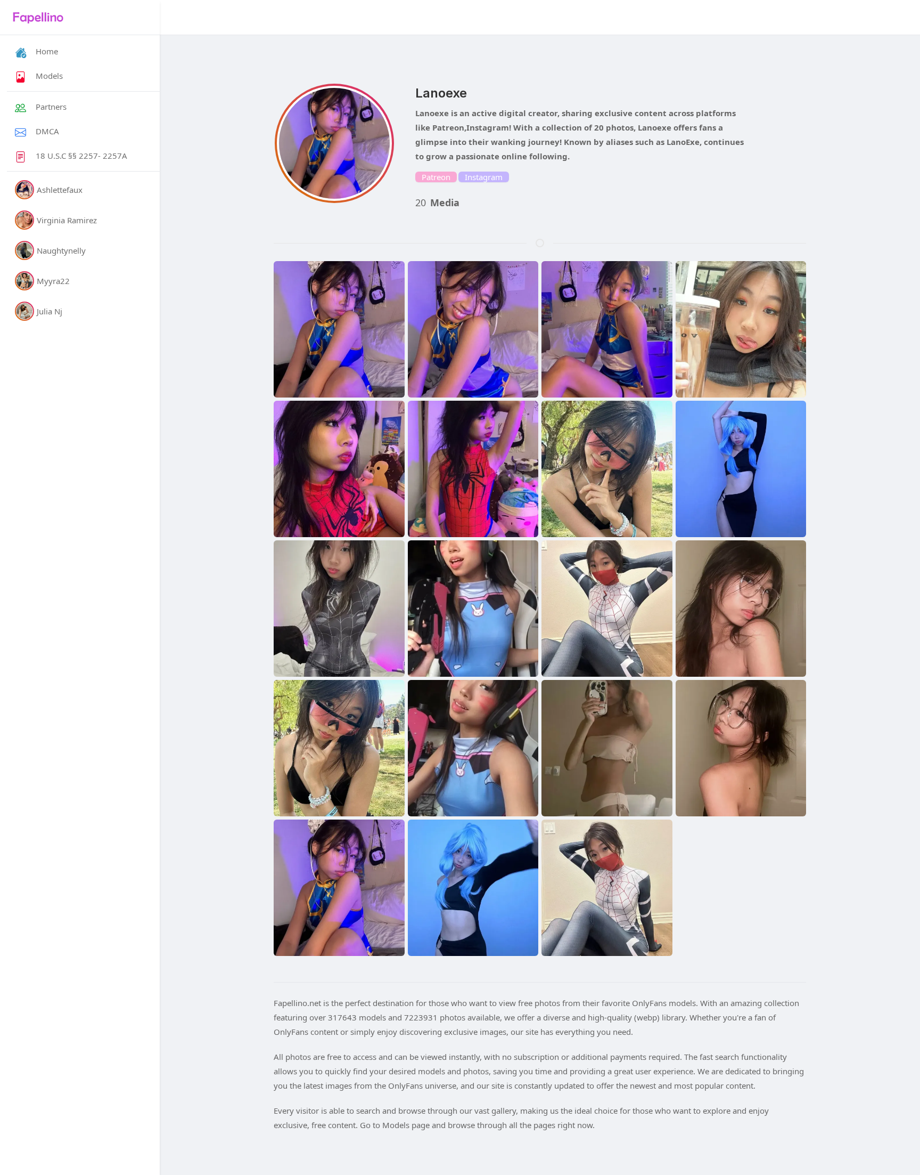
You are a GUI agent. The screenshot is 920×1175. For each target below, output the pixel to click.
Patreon (436, 177)
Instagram (484, 177)
